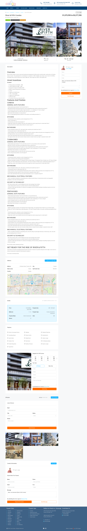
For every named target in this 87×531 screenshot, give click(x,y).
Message (9, 490)
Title (8, 413)
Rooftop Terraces (29, 343)
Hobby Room (28, 338)
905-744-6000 (46, 2)
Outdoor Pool (11, 341)
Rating (34, 413)
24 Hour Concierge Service (14, 332)
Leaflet (45, 294)
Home (7, 8)
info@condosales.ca (47, 3)
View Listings (53, 463)
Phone (34, 479)
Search (11, 8)
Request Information (19, 501)
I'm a (34, 484)
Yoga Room (11, 346)
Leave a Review (54, 397)
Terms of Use (46, 386)
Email (8, 407)
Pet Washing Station (46, 341)
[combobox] (45, 369)
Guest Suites (11, 338)
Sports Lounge (45, 343)
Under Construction (15, 20)
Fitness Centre (28, 335)
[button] (77, 12)
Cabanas (27, 332)
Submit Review (32, 427)
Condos (17, 8)
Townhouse (17, 12)
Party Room (28, 341)
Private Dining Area (12, 343)
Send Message (44, 501)
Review (8, 418)
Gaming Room (45, 335)
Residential (12, 12)
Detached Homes (24, 8)
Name (8, 479)
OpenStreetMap (49, 294)
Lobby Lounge (45, 338)
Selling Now (23, 20)
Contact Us (45, 8)
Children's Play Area (46, 332)
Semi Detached (31, 8)
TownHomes (38, 8)
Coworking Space (12, 335)
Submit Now (44, 388)
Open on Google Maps (51, 260)
